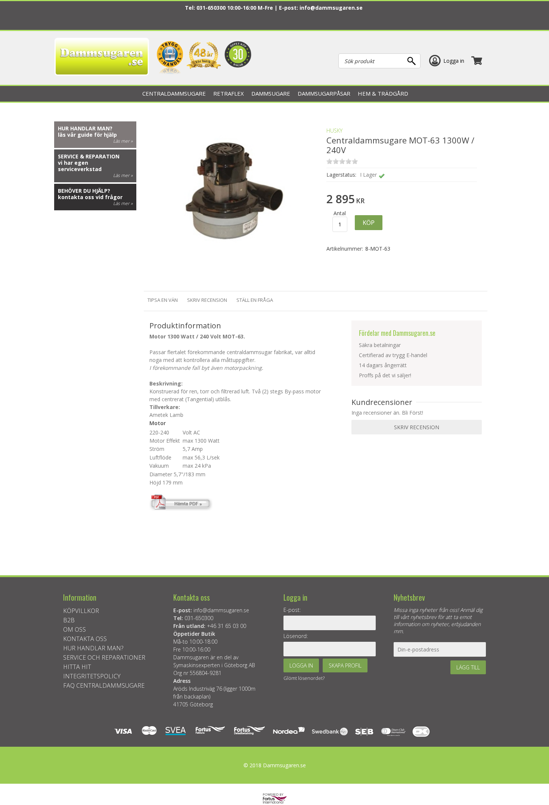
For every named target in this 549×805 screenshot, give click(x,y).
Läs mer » (123, 141)
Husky (334, 130)
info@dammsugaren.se (331, 7)
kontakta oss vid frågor (90, 197)
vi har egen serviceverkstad (80, 166)
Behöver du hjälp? (84, 190)
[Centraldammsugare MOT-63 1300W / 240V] (231, 274)
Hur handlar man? (85, 128)
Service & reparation (89, 156)
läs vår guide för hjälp (87, 134)
